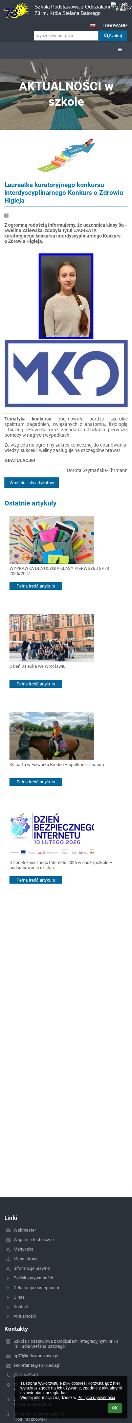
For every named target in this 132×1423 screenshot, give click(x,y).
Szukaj (115, 35)
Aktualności (25, 1316)
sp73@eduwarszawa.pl (36, 1355)
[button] (93, 25)
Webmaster (25, 1230)
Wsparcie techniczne (34, 1239)
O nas (19, 1297)
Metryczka (24, 1249)
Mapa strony (25, 1258)
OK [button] (115, 1408)
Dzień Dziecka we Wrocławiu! (37, 666)
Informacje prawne (32, 1268)
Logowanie (115, 25)
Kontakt (21, 1306)
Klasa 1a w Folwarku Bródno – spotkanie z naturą (56, 764)
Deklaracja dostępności (36, 1287)
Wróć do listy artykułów (31, 482)
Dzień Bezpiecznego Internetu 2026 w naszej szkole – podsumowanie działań (60, 865)
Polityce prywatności (96, 1397)
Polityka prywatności (33, 1277)
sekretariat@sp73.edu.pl (37, 1365)
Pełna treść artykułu (36, 586)
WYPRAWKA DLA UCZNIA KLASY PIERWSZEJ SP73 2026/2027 (59, 571)
